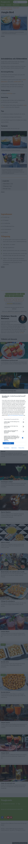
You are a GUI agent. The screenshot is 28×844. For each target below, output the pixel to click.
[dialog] (14, 422)
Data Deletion (6, 447)
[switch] (23, 422)
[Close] (25, 396)
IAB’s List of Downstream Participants (15, 415)
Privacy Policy (21, 447)
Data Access (14, 447)
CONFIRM (8, 443)
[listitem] (14, 419)
